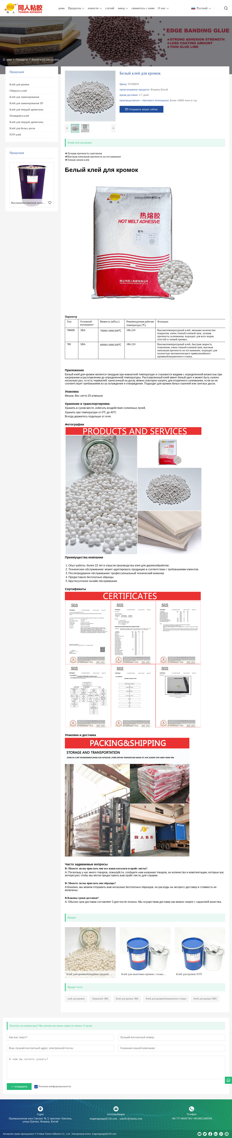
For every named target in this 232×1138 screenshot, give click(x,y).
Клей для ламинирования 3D (26, 103)
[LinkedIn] (216, 1134)
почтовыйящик (116, 1114)
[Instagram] (227, 1134)
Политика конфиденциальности (54, 1086)
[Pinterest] (221, 1134)
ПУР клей (15, 134)
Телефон (192, 1114)
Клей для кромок (19, 84)
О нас (161, 8)
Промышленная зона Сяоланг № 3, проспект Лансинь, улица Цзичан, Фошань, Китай (40, 1120)
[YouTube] (199, 1134)
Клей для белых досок (22, 128)
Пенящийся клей (19, 115)
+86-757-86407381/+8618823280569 (191, 1118)
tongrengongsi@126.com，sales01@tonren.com (116, 1118)
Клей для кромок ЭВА (127, 998)
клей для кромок (76, 998)
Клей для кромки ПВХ (205, 998)
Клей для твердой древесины (26, 109)
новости (93, 8)
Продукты (74, 8)
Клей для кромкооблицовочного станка (166, 998)
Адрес (40, 1114)
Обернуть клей (18, 90)
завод (121, 8)
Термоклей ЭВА (100, 998)
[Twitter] (205, 1134)
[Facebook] (210, 1134)
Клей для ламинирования (24, 97)
